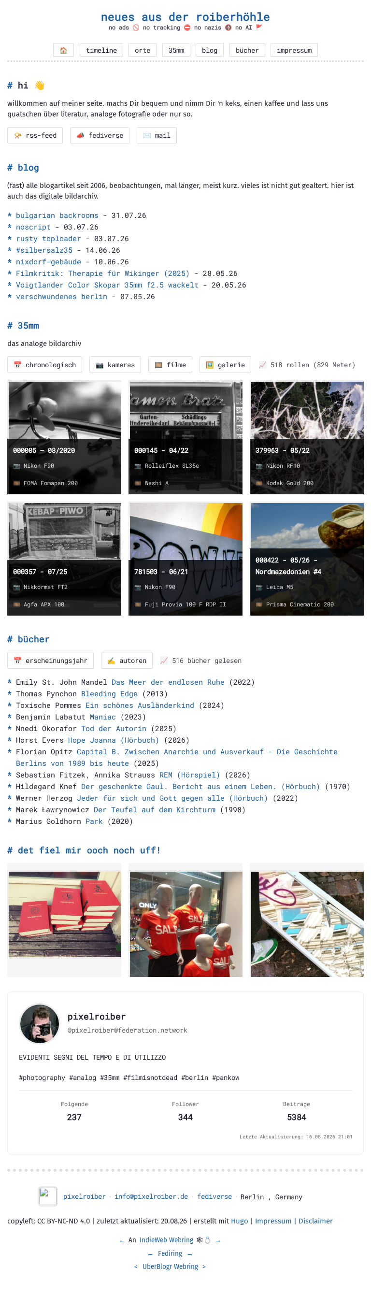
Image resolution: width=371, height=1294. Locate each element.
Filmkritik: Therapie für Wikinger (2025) (103, 273)
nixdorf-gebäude (48, 261)
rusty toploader (48, 238)
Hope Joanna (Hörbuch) (113, 740)
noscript (33, 226)
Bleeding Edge (109, 693)
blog (209, 50)
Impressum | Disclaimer (294, 1221)
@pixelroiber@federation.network (127, 1030)
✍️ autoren (126, 660)
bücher (247, 50)
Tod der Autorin (113, 728)
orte (142, 50)
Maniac (103, 716)
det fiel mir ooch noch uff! (89, 850)
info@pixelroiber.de (151, 1196)
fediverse (214, 1196)
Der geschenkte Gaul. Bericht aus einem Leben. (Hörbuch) (200, 786)
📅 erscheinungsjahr (50, 660)
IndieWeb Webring (166, 1240)
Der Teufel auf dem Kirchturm (154, 809)
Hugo (239, 1221)
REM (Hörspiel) (189, 774)
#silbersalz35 (44, 250)
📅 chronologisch (45, 364)
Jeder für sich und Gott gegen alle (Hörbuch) (172, 798)
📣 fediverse (99, 135)
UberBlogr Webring (170, 1267)
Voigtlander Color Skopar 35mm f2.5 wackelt (107, 284)
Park (94, 821)
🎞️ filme (170, 364)
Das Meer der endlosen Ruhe (168, 682)
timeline (101, 50)
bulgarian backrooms (57, 215)
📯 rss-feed (35, 135)
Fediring (170, 1254)
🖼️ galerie (225, 364)
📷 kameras (115, 364)
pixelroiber (84, 1196)
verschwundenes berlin (61, 296)
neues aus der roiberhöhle (185, 16)
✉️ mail (157, 135)
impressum (294, 50)
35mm (176, 50)
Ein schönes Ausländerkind (140, 705)
